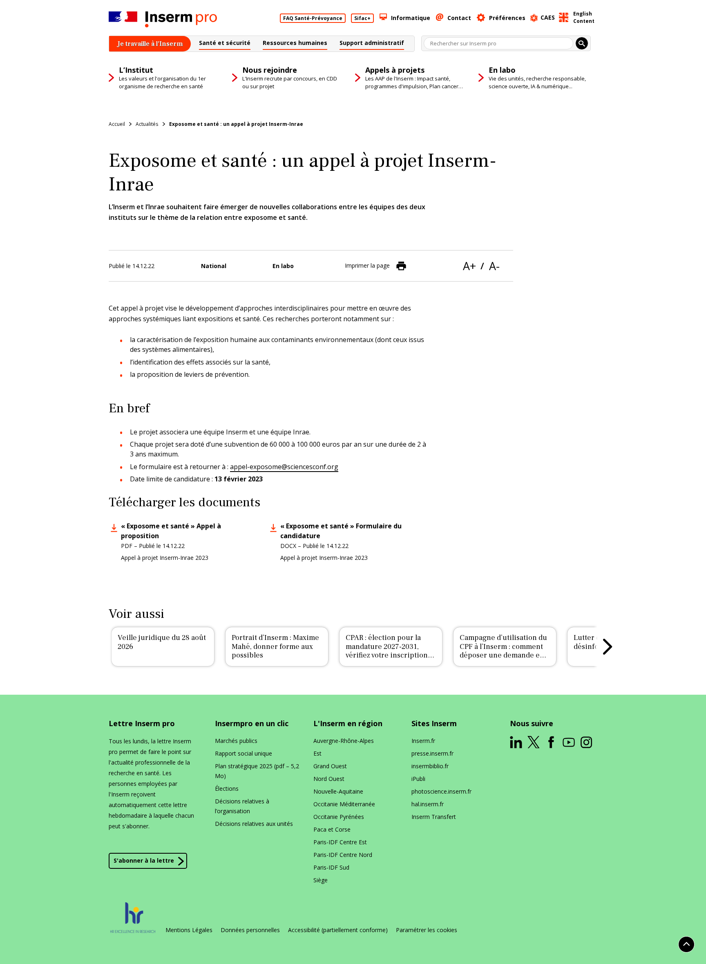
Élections (227, 788)
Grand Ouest (330, 766)
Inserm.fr (423, 741)
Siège (320, 880)
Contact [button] (459, 18)
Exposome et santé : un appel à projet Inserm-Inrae (236, 124)
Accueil (117, 124)
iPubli (418, 779)
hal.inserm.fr (427, 804)
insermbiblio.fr (430, 766)
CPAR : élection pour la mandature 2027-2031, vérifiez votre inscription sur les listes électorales (387, 651)
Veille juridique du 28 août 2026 (162, 642)
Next (607, 646)
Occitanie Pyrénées (338, 817)
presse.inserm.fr (432, 753)
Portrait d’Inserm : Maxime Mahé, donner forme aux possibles (275, 646)
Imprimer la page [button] (367, 265)
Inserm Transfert (433, 817)
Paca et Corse (332, 829)
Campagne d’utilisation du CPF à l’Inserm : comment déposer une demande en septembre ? (503, 651)
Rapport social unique (243, 753)
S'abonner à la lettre (144, 860)
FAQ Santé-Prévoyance (312, 18)
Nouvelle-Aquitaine (338, 791)
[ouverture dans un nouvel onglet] (516, 742)
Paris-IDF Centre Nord (342, 855)
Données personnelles (250, 930)
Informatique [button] (410, 18)
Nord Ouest (328, 779)
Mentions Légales (188, 930)
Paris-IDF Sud (331, 867)
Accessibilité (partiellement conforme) (338, 930)
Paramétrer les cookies (426, 930)
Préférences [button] (507, 18)
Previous (98, 646)
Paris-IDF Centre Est (340, 842)
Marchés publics (236, 741)
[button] (225, 44)
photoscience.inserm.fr (441, 791)
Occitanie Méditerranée (344, 804)
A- (494, 265)
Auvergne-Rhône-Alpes (343, 741)
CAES (548, 17)
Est (317, 753)
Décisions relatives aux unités (254, 824)
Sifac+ (362, 18)
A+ (469, 265)
